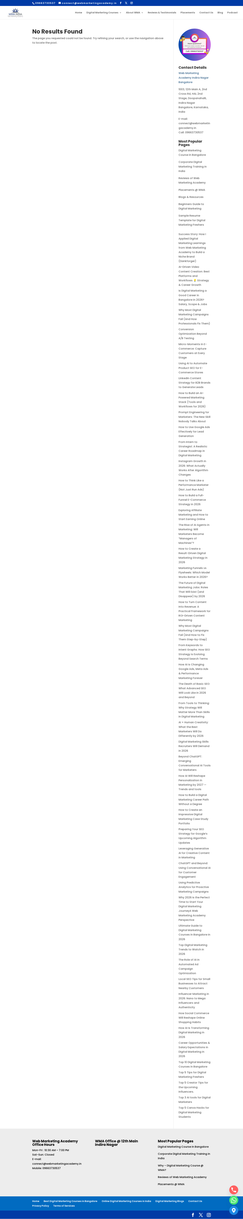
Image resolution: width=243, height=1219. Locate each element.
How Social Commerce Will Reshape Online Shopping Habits (194, 1017)
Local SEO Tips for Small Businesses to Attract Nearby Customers (194, 983)
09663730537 (51, 1168)
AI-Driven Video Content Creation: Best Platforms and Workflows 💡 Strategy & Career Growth (194, 276)
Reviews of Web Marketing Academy (182, 1177)
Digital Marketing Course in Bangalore (183, 1147)
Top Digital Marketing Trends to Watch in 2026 (193, 949)
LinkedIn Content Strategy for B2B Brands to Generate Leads (194, 382)
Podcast (232, 12)
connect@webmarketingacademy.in (56, 1164)
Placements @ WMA (192, 190)
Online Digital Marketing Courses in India (126, 1201)
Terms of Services (64, 1205)
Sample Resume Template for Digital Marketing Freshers (192, 220)
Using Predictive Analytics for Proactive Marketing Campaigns (194, 887)
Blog (220, 12)
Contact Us (206, 12)
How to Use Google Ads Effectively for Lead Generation (194, 431)
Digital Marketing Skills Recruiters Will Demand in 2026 (194, 746)
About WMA (133, 12)
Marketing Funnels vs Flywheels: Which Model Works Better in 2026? (194, 572)
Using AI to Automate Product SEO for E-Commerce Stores (193, 367)
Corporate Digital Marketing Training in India (193, 166)
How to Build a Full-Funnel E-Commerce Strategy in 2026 (192, 499)
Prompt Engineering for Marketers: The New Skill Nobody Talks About (194, 416)
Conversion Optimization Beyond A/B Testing (193, 333)
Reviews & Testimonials (162, 12)
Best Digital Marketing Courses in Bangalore (70, 1201)
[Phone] (233, 1189)
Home (78, 12)
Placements (188, 12)
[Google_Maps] (233, 1210)
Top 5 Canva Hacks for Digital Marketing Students (194, 1112)
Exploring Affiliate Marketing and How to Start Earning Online (193, 514)
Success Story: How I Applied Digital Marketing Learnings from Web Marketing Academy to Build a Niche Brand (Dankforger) (192, 247)
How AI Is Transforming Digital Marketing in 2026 (194, 1032)
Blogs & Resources (191, 197)
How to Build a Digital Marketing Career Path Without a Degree (194, 799)
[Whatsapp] (233, 1200)
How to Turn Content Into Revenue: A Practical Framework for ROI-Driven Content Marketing (194, 611)
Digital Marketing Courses (102, 12)
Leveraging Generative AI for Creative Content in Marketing (194, 853)
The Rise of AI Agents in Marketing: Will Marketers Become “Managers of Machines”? (194, 534)
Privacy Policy (40, 1205)
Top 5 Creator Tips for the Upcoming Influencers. (193, 1087)
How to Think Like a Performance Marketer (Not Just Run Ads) (194, 485)
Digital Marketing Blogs (169, 1201)
